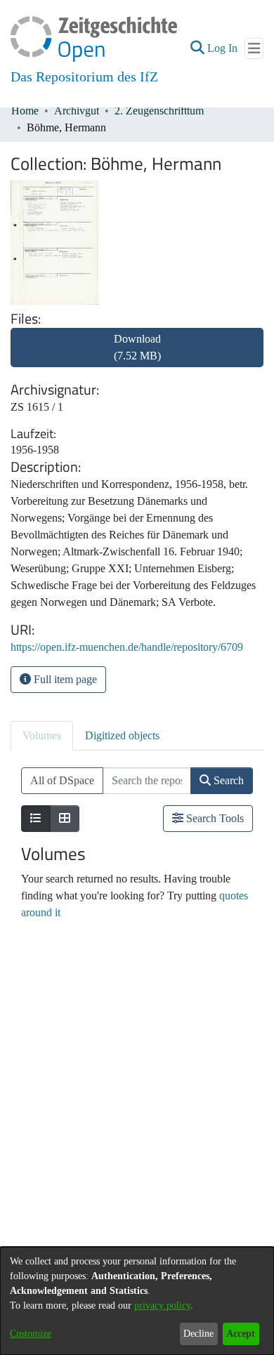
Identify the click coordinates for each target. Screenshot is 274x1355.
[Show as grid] (64, 818)
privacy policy (162, 1305)
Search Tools (213, 818)
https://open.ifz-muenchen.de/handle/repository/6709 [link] (127, 647)
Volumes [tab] (41, 735)
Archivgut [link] (76, 111)
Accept (240, 1333)
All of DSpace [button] (62, 780)
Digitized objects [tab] (122, 735)
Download (137, 347)
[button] (197, 48)
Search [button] (227, 780)
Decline (198, 1333)
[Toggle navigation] (253, 48)
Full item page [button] (64, 679)
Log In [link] (223, 48)
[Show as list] (36, 818)
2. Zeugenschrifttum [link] (159, 111)
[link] (137, 356)
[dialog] (137, 1301)
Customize (30, 1333)
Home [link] (25, 111)
